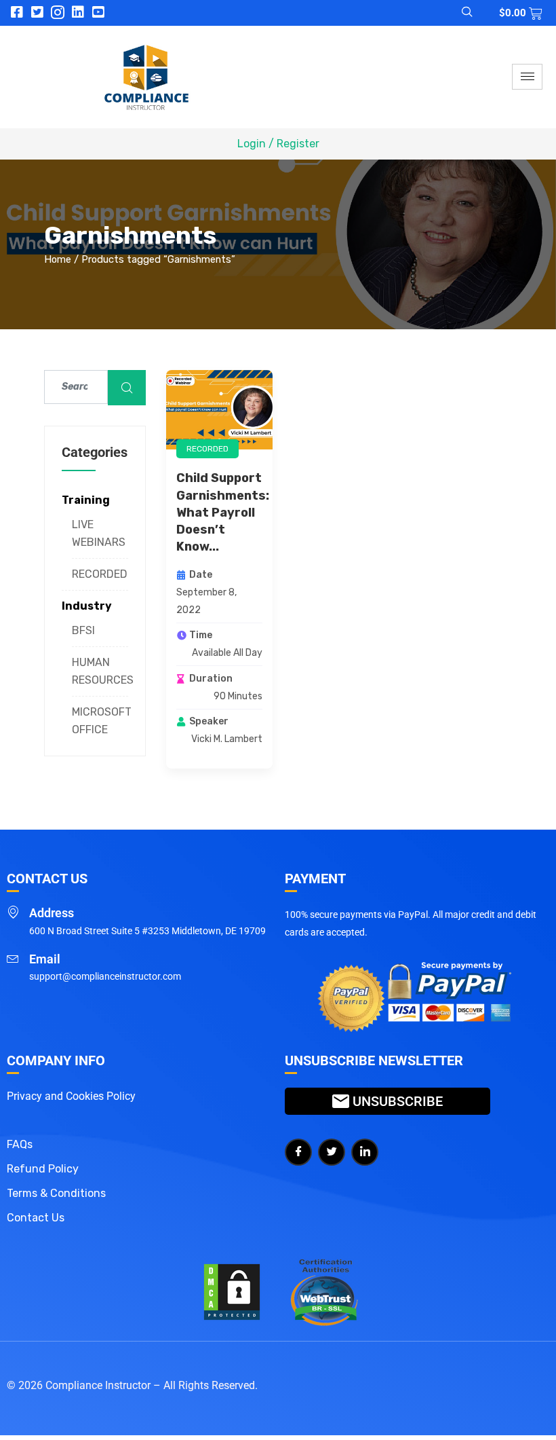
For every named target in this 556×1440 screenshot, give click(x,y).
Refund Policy (43, 1168)
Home (57, 259)
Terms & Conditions (56, 1193)
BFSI (83, 630)
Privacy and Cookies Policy (71, 1096)
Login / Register (278, 143)
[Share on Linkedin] (365, 1152)
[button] (459, 13)
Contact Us (35, 1217)
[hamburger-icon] (527, 77)
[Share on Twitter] (331, 1152)
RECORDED (99, 574)
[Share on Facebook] (298, 1152)
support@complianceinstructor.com (105, 976)
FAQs (20, 1144)
